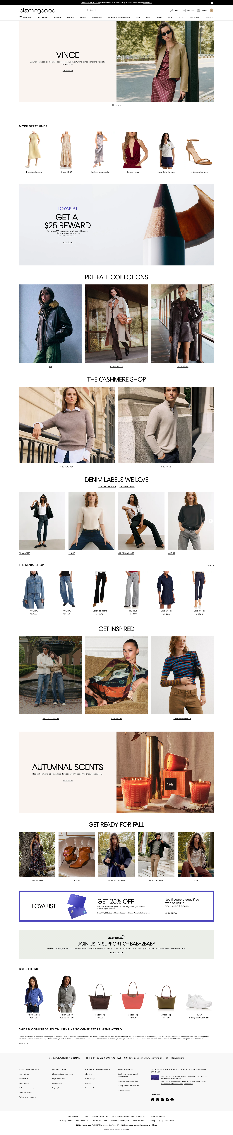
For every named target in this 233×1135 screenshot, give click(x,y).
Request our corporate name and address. (140, 1125)
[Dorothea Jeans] (199, 590)
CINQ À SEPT (24, 553)
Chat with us (24, 1074)
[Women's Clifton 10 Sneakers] (199, 994)
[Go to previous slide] (21, 2)
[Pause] (212, 2)
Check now (188, 1084)
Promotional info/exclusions (172, 1084)
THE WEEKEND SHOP (182, 719)
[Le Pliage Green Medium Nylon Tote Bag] (100, 994)
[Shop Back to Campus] (50, 675)
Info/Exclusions (177, 1058)
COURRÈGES (182, 366)
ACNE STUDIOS (116, 366)
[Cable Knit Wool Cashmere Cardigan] (34, 994)
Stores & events (124, 1090)
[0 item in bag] (212, 10)
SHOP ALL (210, 565)
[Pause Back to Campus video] (78, 710)
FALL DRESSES (37, 881)
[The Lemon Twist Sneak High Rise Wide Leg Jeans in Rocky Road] (133, 590)
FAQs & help (24, 1083)
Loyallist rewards (58, 1079)
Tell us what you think (27, 1097)
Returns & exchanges (27, 1088)
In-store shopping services (128, 1081)
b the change (90, 1079)
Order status (57, 1083)
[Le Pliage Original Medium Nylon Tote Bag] (166, 994)
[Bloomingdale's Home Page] (37, 11)
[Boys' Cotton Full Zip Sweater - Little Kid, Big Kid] (67, 994)
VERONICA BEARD (126, 553)
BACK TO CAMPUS (51, 719)
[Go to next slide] (208, 2)
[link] (34, 612)
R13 (50, 366)
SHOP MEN (166, 467)
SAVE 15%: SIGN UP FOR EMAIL (66, 1058)
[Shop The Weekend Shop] (182, 675)
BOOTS (77, 881)
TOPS (195, 881)
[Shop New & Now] (116, 675)
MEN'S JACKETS (156, 881)
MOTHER (171, 553)
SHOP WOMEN (66, 467)
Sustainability (90, 1088)
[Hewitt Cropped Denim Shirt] (34, 590)
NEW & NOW (116, 719)
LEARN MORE (164, 3)
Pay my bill (56, 1088)
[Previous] (22, 61)
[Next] (211, 61)
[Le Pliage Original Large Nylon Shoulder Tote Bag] (133, 994)
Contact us (23, 1079)
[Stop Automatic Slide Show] (113, 105)
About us (88, 1074)
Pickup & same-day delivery (128, 1086)
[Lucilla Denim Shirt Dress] (166, 590)
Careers (88, 1083)
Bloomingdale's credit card (62, 1074)
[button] (116, 105)
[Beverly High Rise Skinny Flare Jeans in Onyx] (100, 590)
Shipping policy (25, 1092)
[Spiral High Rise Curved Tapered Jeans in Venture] (67, 590)
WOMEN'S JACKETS (116, 881)
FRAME (71, 553)
